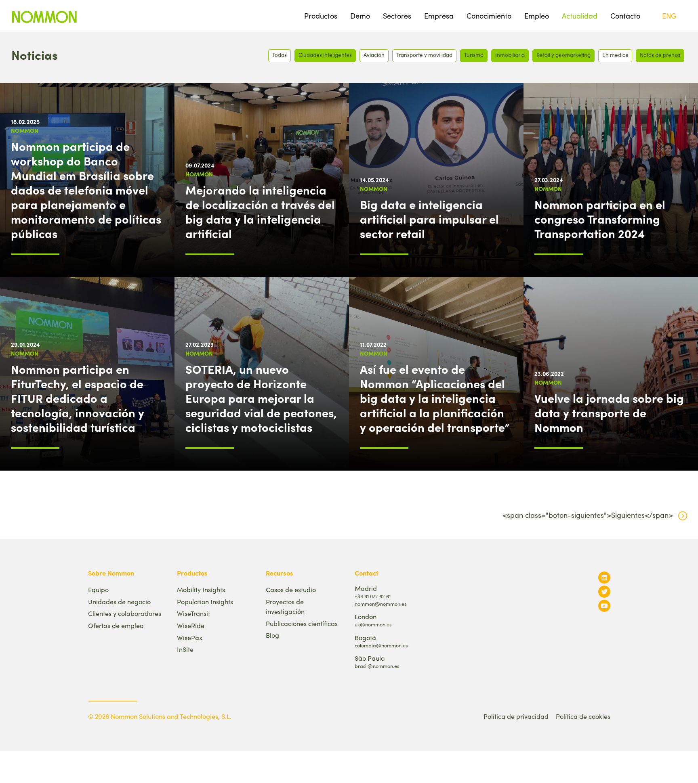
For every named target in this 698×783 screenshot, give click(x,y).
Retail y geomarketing (563, 55)
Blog (272, 635)
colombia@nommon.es (381, 645)
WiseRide (190, 625)
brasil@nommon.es (377, 665)
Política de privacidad (516, 716)
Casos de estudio (291, 589)
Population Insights (205, 601)
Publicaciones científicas (302, 623)
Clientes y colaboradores (124, 613)
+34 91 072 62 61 (373, 595)
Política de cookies (583, 716)
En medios (615, 55)
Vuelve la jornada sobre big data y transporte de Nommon (609, 412)
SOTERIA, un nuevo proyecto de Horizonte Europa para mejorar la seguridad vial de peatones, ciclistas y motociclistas (261, 398)
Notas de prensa (660, 55)
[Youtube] (604, 605)
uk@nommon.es (373, 624)
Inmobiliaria (510, 55)
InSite (185, 649)
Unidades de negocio (119, 601)
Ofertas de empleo (115, 625)
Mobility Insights (201, 589)
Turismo (474, 55)
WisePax (189, 637)
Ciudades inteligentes (325, 55)
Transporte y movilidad (424, 55)
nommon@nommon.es (380, 603)
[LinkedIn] (604, 577)
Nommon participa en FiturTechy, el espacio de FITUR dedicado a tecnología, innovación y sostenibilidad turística (77, 398)
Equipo (98, 589)
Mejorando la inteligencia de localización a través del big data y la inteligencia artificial (260, 211)
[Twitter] (604, 591)
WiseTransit (193, 613)
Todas (279, 55)
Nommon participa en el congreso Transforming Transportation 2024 (599, 218)
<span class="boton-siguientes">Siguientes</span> (587, 515)
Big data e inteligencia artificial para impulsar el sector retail (429, 218)
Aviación (374, 55)
